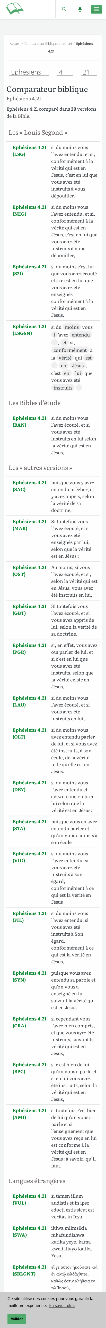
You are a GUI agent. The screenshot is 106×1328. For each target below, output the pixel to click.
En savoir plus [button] (62, 1305)
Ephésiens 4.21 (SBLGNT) (29, 1270)
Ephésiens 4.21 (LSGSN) (29, 329)
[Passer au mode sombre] (80, 9)
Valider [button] (17, 1319)
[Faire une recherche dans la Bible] (63, 9)
